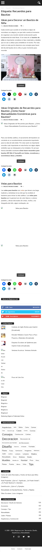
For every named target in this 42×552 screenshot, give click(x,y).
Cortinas (28, 434)
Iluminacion (19, 450)
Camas (33, 427)
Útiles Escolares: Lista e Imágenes (12, 493)
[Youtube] (28, 537)
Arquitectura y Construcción (9, 519)
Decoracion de (25, 439)
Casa (3, 430)
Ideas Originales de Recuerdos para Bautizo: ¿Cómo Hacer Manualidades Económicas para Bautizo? (20, 112)
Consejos (7, 434)
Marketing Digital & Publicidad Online (12, 416)
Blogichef (4, 400)
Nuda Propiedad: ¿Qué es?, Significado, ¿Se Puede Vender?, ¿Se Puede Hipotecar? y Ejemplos (20, 482)
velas (22, 190)
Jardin (4, 454)
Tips (31, 464)
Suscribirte (35, 316)
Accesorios (4, 506)
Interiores (36, 450)
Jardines (10, 454)
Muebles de (15, 460)
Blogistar (4, 406)
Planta (37, 460)
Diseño (7, 446)
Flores (4, 451)
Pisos (31, 460)
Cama (27, 427)
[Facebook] (13, 537)
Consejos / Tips (6, 509)
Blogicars (4, 397)
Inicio (2, 8)
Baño (15, 427)
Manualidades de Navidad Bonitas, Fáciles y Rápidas (17, 490)
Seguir (37, 312)
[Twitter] (23, 537)
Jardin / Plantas (6, 515)
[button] (38, 3)
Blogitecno (4, 410)
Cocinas (32, 431)
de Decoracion (24, 443)
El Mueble (23, 446)
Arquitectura (6, 427)
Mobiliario (22, 457)
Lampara (17, 454)
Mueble (29, 457)
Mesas (15, 457)
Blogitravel (4, 413)
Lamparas (26, 454)
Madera (34, 454)
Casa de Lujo (10, 430)
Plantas (4, 464)
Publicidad (28, 549)
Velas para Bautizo (11, 183)
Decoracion (10, 439)
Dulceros (16, 446)
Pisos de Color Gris (18, 377)
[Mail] (18, 537)
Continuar (21, 85)
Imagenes (28, 450)
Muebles (6, 460)
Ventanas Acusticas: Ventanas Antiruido (24, 350)
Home (13, 549)
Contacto (19, 549)
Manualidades (6, 457)
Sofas (24, 464)
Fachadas (32, 446)
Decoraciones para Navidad (9, 442)
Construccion (19, 434)
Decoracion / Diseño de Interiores (11, 503)
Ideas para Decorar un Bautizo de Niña (19, 21)
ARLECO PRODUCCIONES (10, 26)
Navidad (24, 460)
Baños (21, 427)
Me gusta (36, 307)
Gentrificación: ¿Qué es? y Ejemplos (12, 486)
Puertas (11, 464)
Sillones (18, 464)
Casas (18, 431)
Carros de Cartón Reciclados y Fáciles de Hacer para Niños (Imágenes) (19, 476)
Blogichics (4, 403)
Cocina (25, 430)
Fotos (11, 451)
